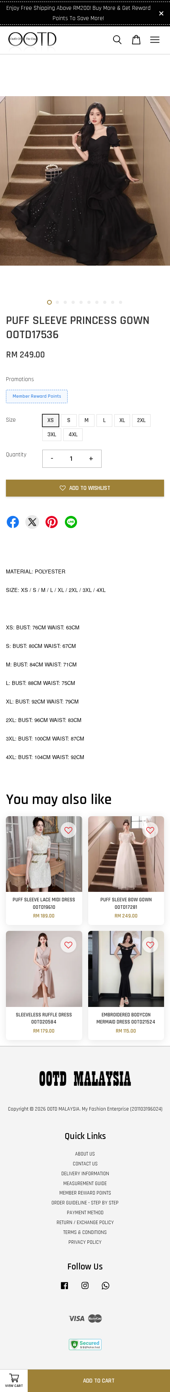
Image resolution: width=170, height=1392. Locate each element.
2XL (141, 420)
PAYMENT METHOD (85, 1213)
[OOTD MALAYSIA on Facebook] (64, 1289)
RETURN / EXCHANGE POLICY (85, 1222)
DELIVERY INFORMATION (85, 1174)
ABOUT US (85, 1154)
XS (50, 420)
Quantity (16, 454)
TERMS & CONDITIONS (85, 1232)
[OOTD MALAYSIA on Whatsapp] (105, 1289)
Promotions (20, 379)
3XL (51, 434)
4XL (72, 434)
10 (120, 302)
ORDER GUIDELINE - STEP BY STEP (85, 1203)
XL (122, 420)
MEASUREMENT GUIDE (85, 1183)
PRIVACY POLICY (85, 1242)
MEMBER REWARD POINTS (85, 1193)
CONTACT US (85, 1164)
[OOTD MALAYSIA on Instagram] (85, 1289)
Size (11, 420)
